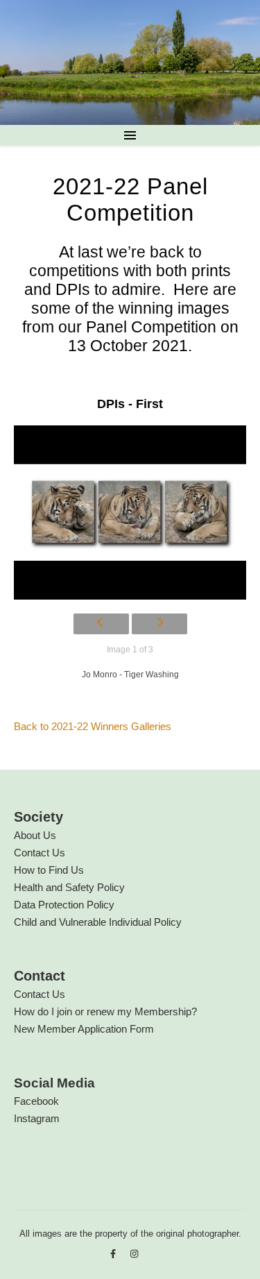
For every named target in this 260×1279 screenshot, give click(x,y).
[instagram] (134, 1254)
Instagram (37, 1118)
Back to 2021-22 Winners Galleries (92, 726)
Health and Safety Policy (69, 887)
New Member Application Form (84, 1029)
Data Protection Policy (64, 904)
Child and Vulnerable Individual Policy (98, 922)
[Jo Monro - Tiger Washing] (130, 512)
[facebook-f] (114, 1254)
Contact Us (39, 852)
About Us (35, 835)
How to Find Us (49, 870)
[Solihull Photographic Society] (130, 62)
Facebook (36, 1101)
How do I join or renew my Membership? (105, 1011)
